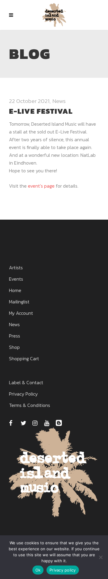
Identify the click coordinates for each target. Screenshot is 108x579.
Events (16, 278)
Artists (16, 267)
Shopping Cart (24, 358)
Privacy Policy (23, 393)
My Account (21, 313)
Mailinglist (19, 301)
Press (14, 335)
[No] (101, 557)
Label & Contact (26, 382)
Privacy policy (63, 570)
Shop (14, 347)
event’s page (41, 185)
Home (15, 290)
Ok (38, 570)
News (59, 101)
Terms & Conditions (29, 405)
